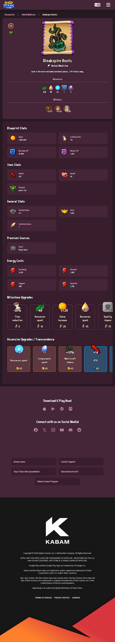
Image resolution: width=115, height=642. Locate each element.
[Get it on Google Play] (53, 409)
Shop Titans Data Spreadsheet (27, 471)
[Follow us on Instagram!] (53, 430)
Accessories (10, 14)
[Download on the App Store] (44, 409)
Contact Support (68, 461)
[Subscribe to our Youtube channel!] (62, 430)
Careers (76, 597)
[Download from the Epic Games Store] (70, 409)
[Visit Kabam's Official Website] (57, 530)
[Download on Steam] (62, 409)
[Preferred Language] (97, 5)
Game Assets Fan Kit (69, 471)
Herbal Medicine (28, 14)
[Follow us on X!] (44, 430)
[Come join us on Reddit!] (79, 430)
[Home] (9, 5)
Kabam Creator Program (47, 481)
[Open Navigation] (108, 5)
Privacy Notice (62, 597)
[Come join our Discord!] (70, 430)
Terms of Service (43, 597)
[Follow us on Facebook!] (36, 430)
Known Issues (19, 461)
